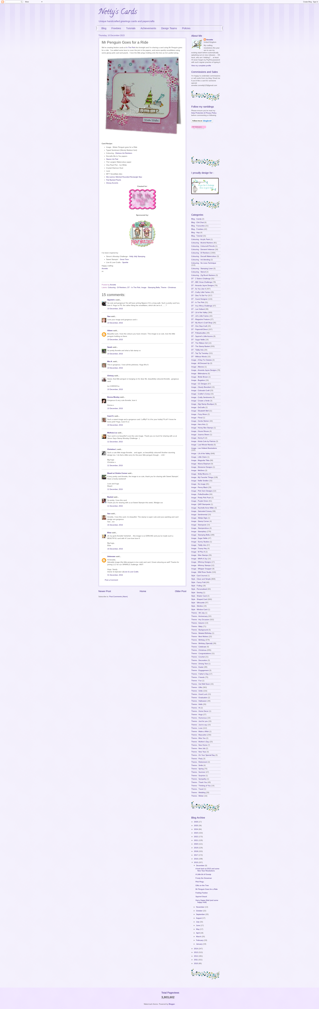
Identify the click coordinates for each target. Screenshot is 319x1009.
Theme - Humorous (199, 718)
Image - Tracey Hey (199, 548)
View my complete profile (201, 66)
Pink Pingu (200, 882)
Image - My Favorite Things (202, 477)
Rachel (110, 497)
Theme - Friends (197, 677)
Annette (105, 268)
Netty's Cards (117, 12)
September (200, 914)
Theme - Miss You (198, 738)
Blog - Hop (195, 232)
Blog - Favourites (198, 226)
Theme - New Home (199, 745)
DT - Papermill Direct (199, 329)
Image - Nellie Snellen (200, 481)
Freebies (116, 28)
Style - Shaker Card (199, 596)
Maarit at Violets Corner (117, 473)
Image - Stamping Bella (150, 287)
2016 (196, 859)
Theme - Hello (196, 704)
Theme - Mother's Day (200, 742)
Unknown (111, 556)
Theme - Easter (197, 667)
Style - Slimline (197, 606)
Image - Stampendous (200, 528)
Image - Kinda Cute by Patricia (203, 441)
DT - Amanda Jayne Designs (202, 285)
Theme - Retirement (199, 762)
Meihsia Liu (112, 433)
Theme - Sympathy (198, 779)
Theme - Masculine (198, 735)
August (199, 918)
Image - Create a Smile (200, 401)
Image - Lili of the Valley (200, 453)
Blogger (172, 1004)
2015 (196, 862)
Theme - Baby (196, 626)
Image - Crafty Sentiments (201, 397)
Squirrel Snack (201, 896)
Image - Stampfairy (198, 531)
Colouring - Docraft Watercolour (203, 256)
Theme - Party (197, 759)
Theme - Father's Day (200, 674)
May (198, 929)
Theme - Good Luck (199, 694)
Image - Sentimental (199, 515)
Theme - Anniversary (199, 616)
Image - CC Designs (199, 384)
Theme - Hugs (197, 714)
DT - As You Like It (198, 289)
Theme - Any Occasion (200, 620)
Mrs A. (110, 361)
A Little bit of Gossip (203, 874)
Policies (186, 28)
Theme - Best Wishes (199, 636)
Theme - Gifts (196, 687)
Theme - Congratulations (201, 653)
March (199, 936)
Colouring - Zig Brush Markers (203, 275)
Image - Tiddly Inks (198, 545)
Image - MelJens (197, 470)
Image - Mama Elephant (200, 464)
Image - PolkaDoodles (200, 494)
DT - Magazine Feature (200, 319)
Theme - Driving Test (199, 664)
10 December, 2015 (115, 309)
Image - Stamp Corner (200, 521)
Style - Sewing (196, 593)
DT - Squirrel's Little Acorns (202, 336)
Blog (103, 28)
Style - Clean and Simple (201, 579)
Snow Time (124, 259)
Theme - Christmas (168, 287)
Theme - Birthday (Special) (201, 643)
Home (143, 591)
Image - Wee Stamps (199, 555)
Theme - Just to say (199, 725)
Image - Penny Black (199, 487)
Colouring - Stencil (198, 272)
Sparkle (125, 262)
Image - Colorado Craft (200, 390)
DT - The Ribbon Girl (199, 343)
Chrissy (110, 376)
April (198, 933)
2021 (196, 840)
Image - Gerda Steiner (200, 421)
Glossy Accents (112, 183)
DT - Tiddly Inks (197, 350)
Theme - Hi (195, 708)
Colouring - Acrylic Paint (200, 239)
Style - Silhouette (198, 603)
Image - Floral (196, 418)
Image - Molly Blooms (199, 474)
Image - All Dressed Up (200, 363)
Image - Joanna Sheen (200, 435)
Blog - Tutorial (196, 236)
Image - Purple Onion (199, 501)
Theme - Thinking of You (201, 786)
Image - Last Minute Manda (202, 445)
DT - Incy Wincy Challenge (201, 306)
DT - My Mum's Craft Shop (201, 323)
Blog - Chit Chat (197, 222)
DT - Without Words (199, 357)
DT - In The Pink (133, 287)
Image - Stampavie (198, 525)
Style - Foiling (196, 586)
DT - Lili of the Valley (199, 312)
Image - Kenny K (197, 438)
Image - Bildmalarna (199, 373)
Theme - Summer (198, 772)
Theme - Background (199, 630)
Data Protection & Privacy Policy (203, 113)
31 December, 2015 (115, 575)
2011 (196, 960)
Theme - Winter (197, 796)
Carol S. (110, 416)
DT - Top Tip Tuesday (199, 353)
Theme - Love (196, 728)
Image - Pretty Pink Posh (201, 498)
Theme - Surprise (198, 776)
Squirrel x (111, 300)
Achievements (148, 28)
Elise (109, 533)
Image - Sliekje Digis (199, 518)
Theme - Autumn (197, 623)
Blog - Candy (196, 219)
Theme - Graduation (199, 698)
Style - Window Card (199, 609)
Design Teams (169, 28)
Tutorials (130, 28)
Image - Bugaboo (198, 380)
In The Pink (130, 47)
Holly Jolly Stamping (137, 256)
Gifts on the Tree (202, 885)
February (200, 940)
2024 (196, 829)
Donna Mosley (113, 397)
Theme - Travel (197, 789)
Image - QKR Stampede (200, 504)
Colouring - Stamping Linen (202, 268)
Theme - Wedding (198, 792)
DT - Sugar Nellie (198, 340)
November (200, 907)
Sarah (109, 347)
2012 (196, 956)
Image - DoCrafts (198, 407)
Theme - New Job (198, 748)
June (198, 925)
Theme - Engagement (200, 670)
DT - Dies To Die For (199, 296)
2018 (196, 851)
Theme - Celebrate (198, 647)
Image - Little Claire (199, 457)
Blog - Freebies (197, 229)
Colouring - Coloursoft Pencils (203, 246)
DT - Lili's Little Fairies (200, 316)
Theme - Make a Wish (200, 731)
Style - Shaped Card (199, 599)
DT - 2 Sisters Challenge (201, 279)
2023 (196, 833)
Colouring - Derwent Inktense (202, 249)
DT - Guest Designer (199, 299)
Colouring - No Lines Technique (203, 263)
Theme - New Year (198, 752)
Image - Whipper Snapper (201, 569)
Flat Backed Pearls (113, 180)
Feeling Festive (202, 893)
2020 (196, 844)
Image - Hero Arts (198, 424)
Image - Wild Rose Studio (201, 572)
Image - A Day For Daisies (201, 360)
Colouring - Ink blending (200, 260)
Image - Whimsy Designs (201, 562)
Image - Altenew (197, 367)
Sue (109, 316)
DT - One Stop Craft (199, 326)
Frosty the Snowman (204, 878)
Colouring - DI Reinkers (117, 287)
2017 (196, 855)
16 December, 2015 (115, 549)
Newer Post (104, 591)
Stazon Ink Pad (112, 159)
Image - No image (198, 484)
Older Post (180, 591)
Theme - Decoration (199, 660)
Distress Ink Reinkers (123, 153)
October (199, 911)
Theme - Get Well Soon (200, 684)
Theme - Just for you (199, 721)
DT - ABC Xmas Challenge (201, 282)
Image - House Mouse (200, 431)
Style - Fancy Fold (198, 582)
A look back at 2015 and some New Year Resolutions (207, 870)
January (199, 944)
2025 (196, 825)
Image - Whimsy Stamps (201, 565)
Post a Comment (111, 580)
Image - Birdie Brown (199, 377)
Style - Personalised (199, 589)
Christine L (112, 449)
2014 (196, 949)
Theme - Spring (197, 769)
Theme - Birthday (198, 640)
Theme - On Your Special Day (203, 755)
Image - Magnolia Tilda (200, 460)
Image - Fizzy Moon (199, 414)
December (200, 865)
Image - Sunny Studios (200, 542)
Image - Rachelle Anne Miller (202, 508)
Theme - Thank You (199, 782)
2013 (196, 952)
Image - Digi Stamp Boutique (202, 404)
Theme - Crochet (198, 657)
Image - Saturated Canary (201, 511)
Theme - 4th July (198, 613)
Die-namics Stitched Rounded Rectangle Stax (124, 177)
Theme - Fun (196, 681)
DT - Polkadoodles (198, 333)
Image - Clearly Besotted (201, 387)
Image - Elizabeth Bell (199, 411)
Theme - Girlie (197, 691)
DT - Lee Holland (198, 309)
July (198, 922)
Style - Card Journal (199, 576)
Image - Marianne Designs (201, 467)
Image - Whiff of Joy (199, 559)
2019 (196, 848)
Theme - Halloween (199, 701)
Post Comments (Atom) (118, 597)
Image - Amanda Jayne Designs (203, 370)
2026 (196, 822)
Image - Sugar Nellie (199, 538)
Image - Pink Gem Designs (201, 491)
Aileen (110, 331)
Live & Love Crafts (131, 572)
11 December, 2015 (115, 442)
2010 (196, 963)
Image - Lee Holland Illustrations (204, 448)
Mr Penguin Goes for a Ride (207, 889)
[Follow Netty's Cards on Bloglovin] (202, 122)
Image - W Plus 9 (198, 552)
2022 (196, 837)
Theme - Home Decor (199, 711)
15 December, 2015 (115, 525)
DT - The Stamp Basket (200, 346)
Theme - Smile (197, 765)
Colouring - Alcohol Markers (202, 243)
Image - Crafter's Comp (200, 394)
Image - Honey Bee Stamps (202, 428)
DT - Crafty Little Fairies (200, 292)
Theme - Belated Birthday (201, 633)
